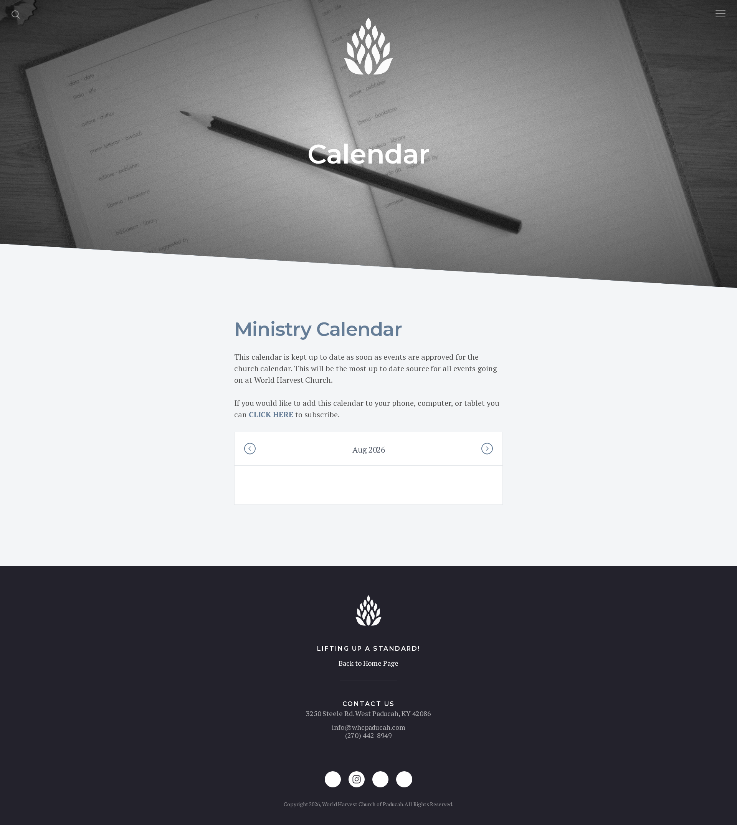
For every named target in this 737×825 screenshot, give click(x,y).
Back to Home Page (368, 663)
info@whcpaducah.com (368, 727)
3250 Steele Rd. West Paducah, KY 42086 (368, 713)
